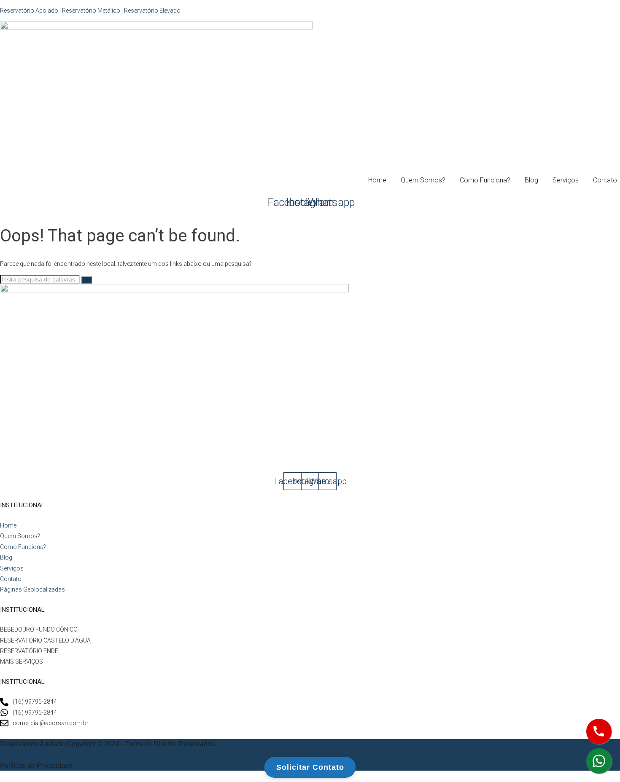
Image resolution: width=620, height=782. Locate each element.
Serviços (566, 180)
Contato (605, 180)
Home (377, 180)
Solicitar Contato (310, 767)
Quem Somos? (423, 180)
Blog (531, 180)
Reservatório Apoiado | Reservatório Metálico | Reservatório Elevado (90, 10)
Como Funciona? (485, 180)
